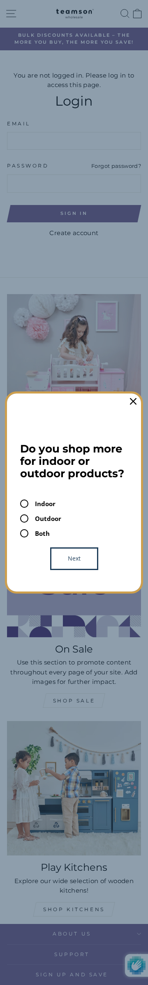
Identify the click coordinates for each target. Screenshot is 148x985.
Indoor (45, 504)
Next (74, 558)
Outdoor (48, 518)
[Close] (133, 401)
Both (42, 533)
